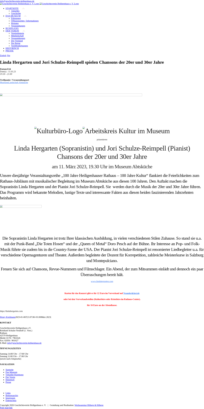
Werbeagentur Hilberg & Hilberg (89, 405)
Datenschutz (11, 400)
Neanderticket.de (131, 293)
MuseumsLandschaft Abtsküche (14, 82)
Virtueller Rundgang (14, 375)
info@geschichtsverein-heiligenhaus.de (17, 1)
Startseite (9, 370)
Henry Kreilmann (7, 317)
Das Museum (11, 372)
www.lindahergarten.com (102, 281)
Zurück (3, 55)
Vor (8, 55)
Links (8, 393)
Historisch (10, 380)
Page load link (6, 408)
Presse (8, 382)
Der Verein (10, 377)
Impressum (10, 398)
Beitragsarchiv (12, 395)
